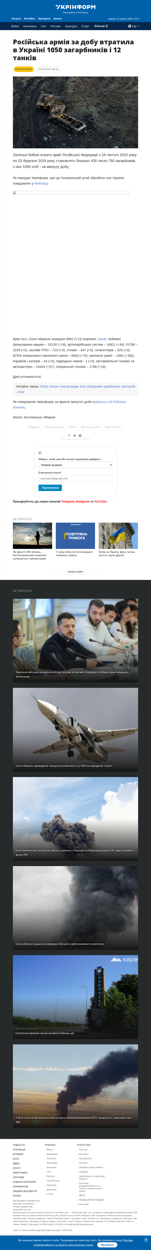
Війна (15, 26)
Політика (51, 1158)
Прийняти (107, 1244)
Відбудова (52, 1154)
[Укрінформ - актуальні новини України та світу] (75, 7)
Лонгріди (18, 1177)
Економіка (30, 26)
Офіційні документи (25, 1191)
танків (101, 339)
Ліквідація (34, 427)
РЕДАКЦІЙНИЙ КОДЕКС (91, 1200)
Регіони (56, 26)
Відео (16, 1163)
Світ (43, 26)
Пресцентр (44, 18)
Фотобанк (29, 18)
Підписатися (50, 487)
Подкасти (19, 1145)
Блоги (16, 1168)
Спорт (85, 26)
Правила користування (91, 1167)
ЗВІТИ (82, 1195)
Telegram (67, 501)
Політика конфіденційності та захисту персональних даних (91, 1187)
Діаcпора (51, 1189)
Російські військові (54, 427)
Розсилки (84, 1204)
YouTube (100, 501)
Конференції (20, 1186)
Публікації (19, 1149)
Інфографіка (20, 1172)
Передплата (85, 1158)
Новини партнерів (24, 1182)
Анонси (57, 18)
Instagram (83, 501)
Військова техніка (90, 427)
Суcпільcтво (53, 1180)
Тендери (83, 1172)
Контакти (84, 1154)
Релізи (17, 1196)
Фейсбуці (41, 183)
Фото (16, 1159)
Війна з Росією (112, 427)
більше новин (75, 572)
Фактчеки (51, 1167)
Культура (71, 26)
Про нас (83, 1149)
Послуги (16, 18)
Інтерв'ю (18, 1154)
